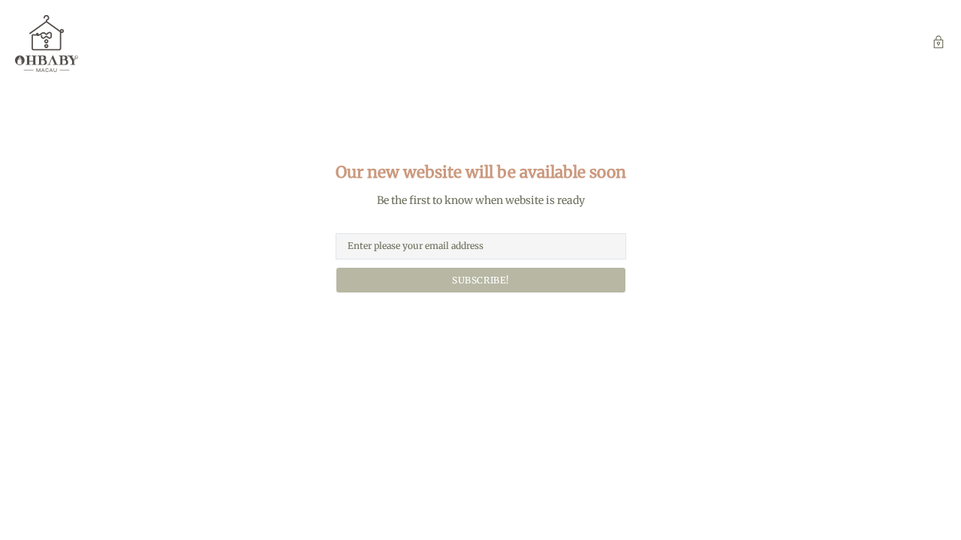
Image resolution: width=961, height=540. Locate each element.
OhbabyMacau (46, 43)
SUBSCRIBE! (480, 280)
